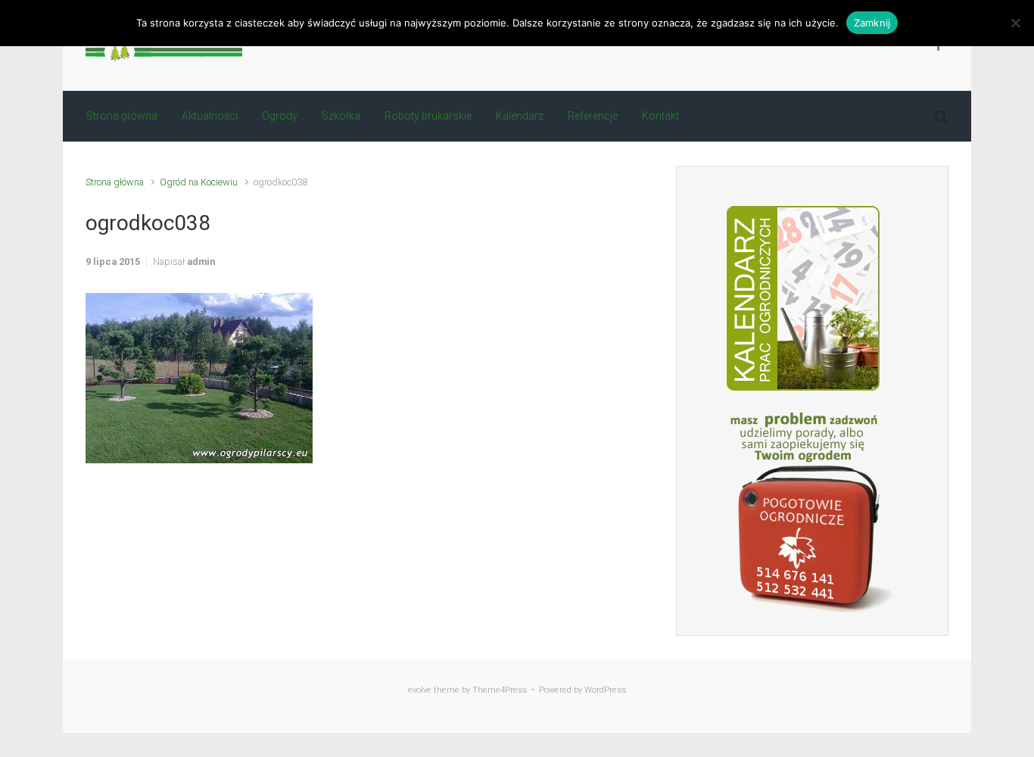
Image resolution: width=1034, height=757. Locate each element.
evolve (419, 690)
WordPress (605, 690)
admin (201, 261)
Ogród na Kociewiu (199, 182)
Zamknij (872, 23)
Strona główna (115, 182)
